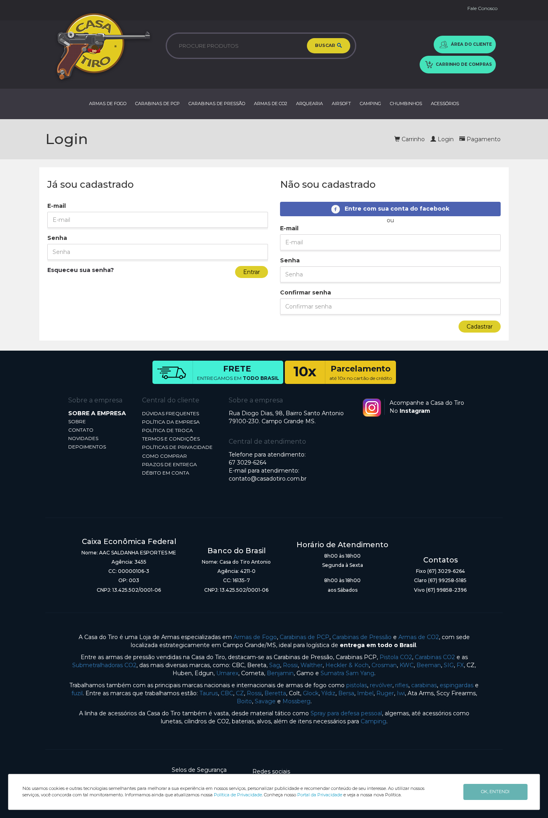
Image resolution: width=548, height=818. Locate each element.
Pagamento (483, 139)
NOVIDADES (83, 438)
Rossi (290, 665)
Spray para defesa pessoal (346, 713)
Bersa (346, 693)
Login (445, 139)
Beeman (428, 665)
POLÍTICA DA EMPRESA (171, 422)
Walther (311, 665)
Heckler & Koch (347, 665)
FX (460, 665)
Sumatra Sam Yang (347, 673)
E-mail (56, 205)
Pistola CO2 (396, 657)
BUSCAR (325, 45)
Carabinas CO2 (435, 657)
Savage (265, 701)
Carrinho (412, 139)
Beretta (275, 693)
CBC (227, 693)
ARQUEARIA (309, 103)
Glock (311, 693)
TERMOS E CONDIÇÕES (171, 439)
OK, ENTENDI (495, 791)
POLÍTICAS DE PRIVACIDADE (177, 447)
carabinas (424, 685)
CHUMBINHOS (406, 103)
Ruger (385, 693)
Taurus (208, 693)
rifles (401, 685)
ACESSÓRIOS (445, 103)
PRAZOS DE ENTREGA (169, 464)
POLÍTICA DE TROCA (167, 430)
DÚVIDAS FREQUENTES (170, 413)
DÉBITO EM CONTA (165, 473)
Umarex (227, 673)
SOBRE (77, 421)
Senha (57, 238)
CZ (240, 693)
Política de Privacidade (238, 795)
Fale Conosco (482, 8)
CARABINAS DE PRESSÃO (217, 103)
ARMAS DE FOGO (107, 103)
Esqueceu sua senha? (80, 270)
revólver (381, 685)
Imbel (365, 693)
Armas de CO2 (418, 637)
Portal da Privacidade (319, 795)
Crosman (384, 665)
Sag (274, 665)
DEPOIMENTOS (87, 447)
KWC (407, 665)
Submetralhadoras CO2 (104, 665)
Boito (244, 701)
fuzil (77, 693)
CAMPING (370, 103)
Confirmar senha (305, 292)
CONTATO (80, 430)
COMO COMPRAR (164, 456)
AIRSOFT (341, 103)
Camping (373, 721)
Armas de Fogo (255, 637)
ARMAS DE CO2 (270, 103)
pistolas (356, 685)
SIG (449, 665)
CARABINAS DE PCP (157, 103)
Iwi (401, 693)
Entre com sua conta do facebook (394, 208)
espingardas (456, 685)
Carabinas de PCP (304, 637)
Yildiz (328, 693)
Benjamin (280, 673)
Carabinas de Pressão (362, 637)
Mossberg (296, 701)
